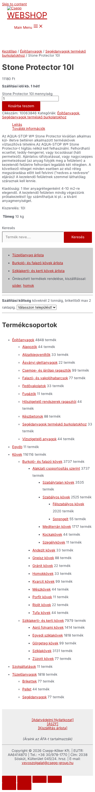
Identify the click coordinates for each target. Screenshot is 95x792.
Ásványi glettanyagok (40, 362)
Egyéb (17, 447)
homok (28, 285)
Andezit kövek (43, 550)
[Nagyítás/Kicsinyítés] (55, 779)
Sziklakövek (41, 651)
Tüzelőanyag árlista (28, 255)
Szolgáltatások (24, 666)
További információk (28, 128)
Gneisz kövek (43, 558)
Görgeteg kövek (45, 643)
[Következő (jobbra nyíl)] (24, 786)
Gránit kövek (42, 566)
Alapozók (29, 347)
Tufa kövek (41, 613)
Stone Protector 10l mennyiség (27, 94)
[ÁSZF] (52, 724)
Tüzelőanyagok (24, 674)
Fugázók (29, 394)
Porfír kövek (42, 597)
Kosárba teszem (21, 106)
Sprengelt (60, 519)
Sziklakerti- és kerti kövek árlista (38, 271)
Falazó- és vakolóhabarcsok (45, 378)
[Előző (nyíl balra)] (9, 786)
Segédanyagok (34, 697)
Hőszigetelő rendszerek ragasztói (49, 402)
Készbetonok (32, 416)
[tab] (52, 124)
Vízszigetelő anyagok (39, 439)
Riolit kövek (41, 605)
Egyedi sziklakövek (47, 635)
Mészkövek (41, 589)
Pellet (26, 689)
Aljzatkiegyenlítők (36, 355)
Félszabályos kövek (68, 504)
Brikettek (29, 681)
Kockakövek (52, 534)
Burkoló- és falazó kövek (42, 462)
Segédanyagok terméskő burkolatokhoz (34, 117)
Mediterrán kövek (57, 527)
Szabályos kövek (56, 497)
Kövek (17, 454)
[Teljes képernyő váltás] (39, 779)
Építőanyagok (31, 51)
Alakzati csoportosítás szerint (56, 468)
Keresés (8, 228)
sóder (16, 285)
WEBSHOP (27, 15)
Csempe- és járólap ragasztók (46, 370)
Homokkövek (42, 574)
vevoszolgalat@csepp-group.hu (47, 763)
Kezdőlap (9, 51)
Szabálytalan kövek (58, 482)
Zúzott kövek (43, 659)
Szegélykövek (54, 542)
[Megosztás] (24, 779)
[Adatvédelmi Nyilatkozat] (53, 720)
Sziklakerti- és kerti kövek (43, 621)
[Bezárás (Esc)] (9, 779)
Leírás (17, 124)
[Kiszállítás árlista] (52, 728)
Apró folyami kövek (48, 627)
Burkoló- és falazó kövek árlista (37, 263)
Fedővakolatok (34, 386)
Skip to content (14, 4)
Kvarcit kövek (43, 581)
